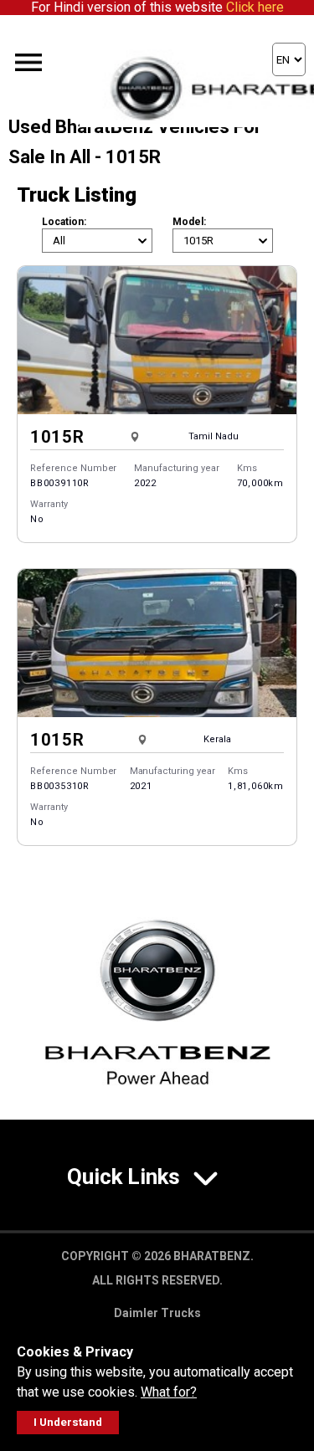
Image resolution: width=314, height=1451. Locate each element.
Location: (64, 222)
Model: (189, 222)
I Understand (67, 1422)
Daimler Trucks (157, 1313)
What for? (169, 1392)
